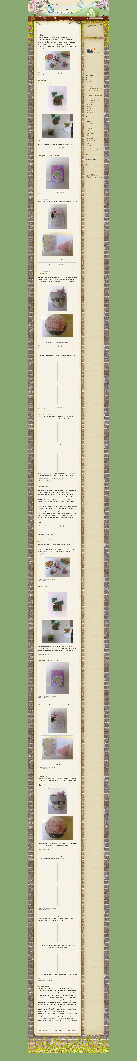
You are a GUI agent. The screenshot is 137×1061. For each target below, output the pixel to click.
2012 (89, 79)
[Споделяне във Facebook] (61, 73)
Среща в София (44, 486)
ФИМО (44, 74)
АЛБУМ (88, 123)
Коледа (88, 128)
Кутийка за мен (43, 273)
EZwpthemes (99, 177)
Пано (88, 135)
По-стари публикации (72, 531)
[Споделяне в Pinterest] (63, 73)
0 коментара (53, 1025)
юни (90, 104)
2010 (89, 116)
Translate (81, 12)
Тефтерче (44, 193)
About (60, 18)
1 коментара (53, 579)
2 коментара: (54, 264)
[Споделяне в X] (60, 73)
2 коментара (53, 767)
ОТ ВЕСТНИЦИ (90, 133)
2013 (89, 77)
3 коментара (53, 653)
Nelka (55, 4)
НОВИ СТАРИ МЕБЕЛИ (47, 480)
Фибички (41, 35)
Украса (48, 347)
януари (90, 114)
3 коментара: (54, 147)
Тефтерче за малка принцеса (49, 156)
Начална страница (57, 531)
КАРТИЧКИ (44, 266)
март (90, 110)
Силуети (89, 137)
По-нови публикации (42, 531)
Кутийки (44, 347)
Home (49, 18)
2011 (89, 81)
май (89, 106)
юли (90, 83)
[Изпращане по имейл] (57, 73)
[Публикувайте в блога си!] (58, 73)
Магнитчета (42, 81)
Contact (66, 18)
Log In (71, 18)
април (90, 108)
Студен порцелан (45, 149)
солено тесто (90, 138)
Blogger (98, 149)
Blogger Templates (90, 175)
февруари (91, 112)
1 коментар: (53, 72)
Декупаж (89, 125)
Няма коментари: (54, 525)
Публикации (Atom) (49, 534)
